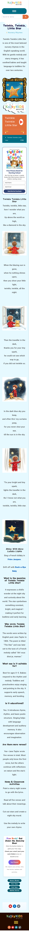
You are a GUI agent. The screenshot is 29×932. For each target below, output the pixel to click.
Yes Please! (14, 862)
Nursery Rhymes (15, 32)
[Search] (26, 17)
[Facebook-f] (14, 906)
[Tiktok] (18, 906)
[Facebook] (16, 927)
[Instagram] (9, 927)
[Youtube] (10, 906)
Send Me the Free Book (14, 191)
